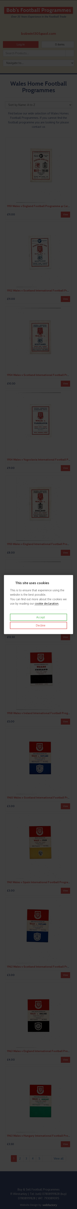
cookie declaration (46, 603)
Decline (40, 625)
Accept (40, 617)
